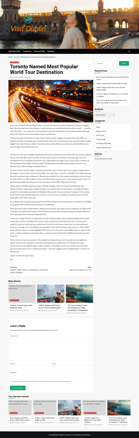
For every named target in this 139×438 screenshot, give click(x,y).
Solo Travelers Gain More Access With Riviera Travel (112, 78)
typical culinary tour (103, 147)
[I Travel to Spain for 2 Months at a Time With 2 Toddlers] (94, 407)
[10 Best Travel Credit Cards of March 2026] (22, 294)
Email (54, 364)
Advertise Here (14, 51)
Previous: (29, 270)
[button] (129, 51)
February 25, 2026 (21, 310)
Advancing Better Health (103, 159)
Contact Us (27, 51)
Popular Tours (14, 62)
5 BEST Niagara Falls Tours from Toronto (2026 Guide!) (110, 89)
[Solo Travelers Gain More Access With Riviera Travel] (20, 407)
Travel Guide (101, 139)
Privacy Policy (39, 51)
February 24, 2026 (50, 310)
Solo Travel (100, 135)
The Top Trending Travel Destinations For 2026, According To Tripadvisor (77, 307)
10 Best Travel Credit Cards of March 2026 (111, 83)
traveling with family (103, 143)
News (98, 127)
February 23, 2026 (79, 313)
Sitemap (50, 51)
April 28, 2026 (20, 422)
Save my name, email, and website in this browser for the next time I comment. (41, 381)
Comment (14, 336)
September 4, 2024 (23, 77)
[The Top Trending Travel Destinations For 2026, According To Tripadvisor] (79, 294)
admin (13, 77)
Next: (81, 268)
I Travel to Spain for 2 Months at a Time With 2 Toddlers (112, 95)
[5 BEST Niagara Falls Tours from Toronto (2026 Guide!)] (50, 294)
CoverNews (76, 435)
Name (12, 364)
